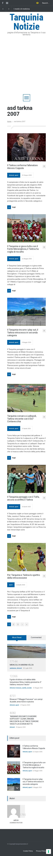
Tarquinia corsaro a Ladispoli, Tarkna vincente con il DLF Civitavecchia (21, 419)
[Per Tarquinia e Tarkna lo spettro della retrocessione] (26, 557)
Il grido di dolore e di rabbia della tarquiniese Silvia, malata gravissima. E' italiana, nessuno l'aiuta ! (26, 682)
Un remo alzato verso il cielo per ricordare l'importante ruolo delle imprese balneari (32, 9)
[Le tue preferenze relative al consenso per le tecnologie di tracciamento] (48, 851)
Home (9, 121)
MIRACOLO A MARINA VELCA (22, 665)
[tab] (16, 638)
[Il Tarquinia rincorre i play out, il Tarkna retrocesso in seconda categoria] (26, 312)
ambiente (13, 668)
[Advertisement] (26, 66)
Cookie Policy (28, 851)
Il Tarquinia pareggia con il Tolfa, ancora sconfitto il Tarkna (23, 498)
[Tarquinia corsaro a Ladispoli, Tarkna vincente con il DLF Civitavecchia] (26, 398)
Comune (18, 688)
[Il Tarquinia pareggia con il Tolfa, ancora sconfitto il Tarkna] (26, 479)
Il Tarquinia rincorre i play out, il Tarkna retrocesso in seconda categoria (22, 332)
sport (16, 175)
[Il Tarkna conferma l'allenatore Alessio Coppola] (13, 751)
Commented (36, 637)
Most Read (16, 637)
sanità (24, 688)
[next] (17, 788)
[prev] (17, 748)
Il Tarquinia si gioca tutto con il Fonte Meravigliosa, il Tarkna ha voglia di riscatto (23, 249)
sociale (29, 688)
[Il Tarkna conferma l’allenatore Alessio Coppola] (26, 147)
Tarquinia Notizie (26, 22)
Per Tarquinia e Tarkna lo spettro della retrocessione (23, 576)
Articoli (11, 175)
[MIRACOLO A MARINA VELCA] (26, 651)
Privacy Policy (41, 851)
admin (16, 820)
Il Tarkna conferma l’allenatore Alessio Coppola (22, 166)
